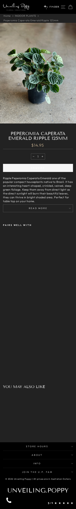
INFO (37, 463)
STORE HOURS (37, 446)
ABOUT (37, 454)
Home (7, 15)
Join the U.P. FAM (37, 472)
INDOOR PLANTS (25, 15)
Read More (38, 208)
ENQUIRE (38, 168)
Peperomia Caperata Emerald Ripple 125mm (31, 20)
